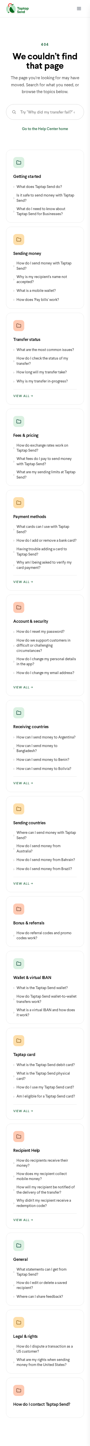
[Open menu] (79, 9)
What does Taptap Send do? (37, 186)
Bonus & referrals (28, 922)
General (20, 1259)
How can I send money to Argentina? (44, 736)
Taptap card (24, 1054)
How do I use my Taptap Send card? (43, 1087)
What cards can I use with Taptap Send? (41, 529)
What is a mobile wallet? (34, 290)
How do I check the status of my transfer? (40, 361)
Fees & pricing (25, 435)
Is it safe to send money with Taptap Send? (43, 198)
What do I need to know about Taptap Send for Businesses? (39, 211)
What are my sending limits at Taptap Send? (44, 474)
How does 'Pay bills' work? (36, 299)
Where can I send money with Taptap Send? (44, 835)
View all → (23, 396)
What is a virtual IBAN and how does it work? (44, 1012)
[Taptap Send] (17, 8)
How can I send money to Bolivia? (42, 768)
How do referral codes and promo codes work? (42, 935)
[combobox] (51, 112)
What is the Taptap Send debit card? (44, 1064)
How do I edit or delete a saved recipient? (40, 1285)
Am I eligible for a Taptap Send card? (44, 1096)
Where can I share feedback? (38, 1296)
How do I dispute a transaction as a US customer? (43, 1349)
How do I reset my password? (38, 631)
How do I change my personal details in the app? (44, 661)
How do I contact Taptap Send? (41, 1404)
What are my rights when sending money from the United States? (41, 1362)
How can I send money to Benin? (41, 759)
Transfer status (26, 339)
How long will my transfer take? (40, 372)
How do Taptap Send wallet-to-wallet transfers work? (44, 999)
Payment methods (29, 516)
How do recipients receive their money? (40, 1163)
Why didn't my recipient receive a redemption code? (42, 1203)
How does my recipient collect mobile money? (40, 1176)
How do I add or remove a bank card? (44, 540)
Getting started (27, 176)
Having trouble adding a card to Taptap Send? (40, 551)
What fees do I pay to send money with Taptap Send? (42, 461)
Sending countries (29, 822)
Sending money (27, 253)
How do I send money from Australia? (36, 848)
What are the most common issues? (43, 349)
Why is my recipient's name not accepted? (40, 279)
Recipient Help (26, 1150)
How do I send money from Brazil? (42, 868)
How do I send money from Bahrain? (44, 859)
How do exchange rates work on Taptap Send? (40, 448)
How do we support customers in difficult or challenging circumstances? (41, 645)
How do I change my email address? (43, 672)
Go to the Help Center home (45, 128)
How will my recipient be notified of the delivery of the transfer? (44, 1189)
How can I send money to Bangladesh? (35, 748)
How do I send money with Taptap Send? (42, 265)
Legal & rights (25, 1336)
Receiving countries (31, 726)
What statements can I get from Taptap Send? (39, 1272)
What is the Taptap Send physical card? (41, 1076)
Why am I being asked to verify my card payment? (42, 565)
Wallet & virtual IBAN (32, 977)
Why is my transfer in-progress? (40, 381)
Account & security (30, 621)
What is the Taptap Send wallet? (40, 987)
